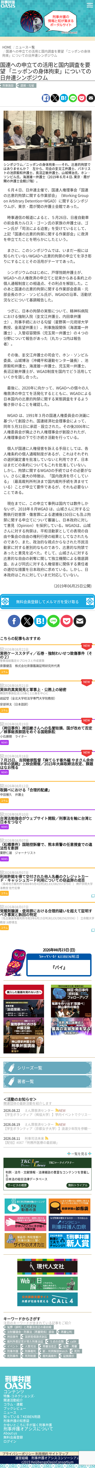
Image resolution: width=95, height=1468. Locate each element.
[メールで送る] (91, 98)
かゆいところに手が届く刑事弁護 (27, 1424)
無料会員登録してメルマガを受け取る (47, 601)
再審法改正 (49, 1346)
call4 (73, 1341)
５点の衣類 (57, 1341)
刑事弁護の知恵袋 (16, 1420)
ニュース (9, 1412)
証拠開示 (68, 1356)
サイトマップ (58, 1453)
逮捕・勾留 (27, 85)
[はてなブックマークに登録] (64, 98)
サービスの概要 (17, 1185)
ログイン (9, 1441)
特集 (19, 1396)
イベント (12, 1346)
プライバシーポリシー (18, 1453)
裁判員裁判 (49, 1356)
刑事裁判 (30, 1351)
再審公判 (66, 1332)
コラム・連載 (13, 1404)
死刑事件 (12, 1356)
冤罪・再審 (70, 1346)
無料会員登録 (13, 1437)
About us (10, 1433)
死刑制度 (30, 1356)
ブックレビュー (14, 1408)
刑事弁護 (12, 1351)
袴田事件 (12, 1337)
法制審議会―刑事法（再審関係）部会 (30, 1332)
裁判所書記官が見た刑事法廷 (25, 1341)
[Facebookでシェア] (46, 98)
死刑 (77, 1351)
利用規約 (41, 1453)
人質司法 (30, 1346)
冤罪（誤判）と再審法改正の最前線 (29, 1327)
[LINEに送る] (73, 98)
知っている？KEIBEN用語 (21, 1416)
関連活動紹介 (13, 1400)
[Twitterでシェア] (55, 98)
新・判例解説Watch (55, 1351)
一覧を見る (79, 1153)
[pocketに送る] (82, 98)
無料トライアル (78, 1185)
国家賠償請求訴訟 (36, 1337)
